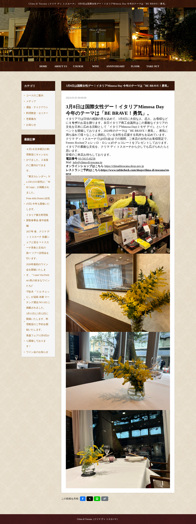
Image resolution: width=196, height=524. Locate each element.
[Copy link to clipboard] (104, 498)
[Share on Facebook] (83, 498)
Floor (135, 66)
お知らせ (31, 124)
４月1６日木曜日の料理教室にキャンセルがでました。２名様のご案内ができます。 (37, 160)
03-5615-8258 (86, 158)
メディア (31, 101)
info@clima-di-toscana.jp (87, 162)
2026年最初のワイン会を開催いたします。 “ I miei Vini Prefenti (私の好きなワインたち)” (38, 275)
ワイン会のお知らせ (37, 352)
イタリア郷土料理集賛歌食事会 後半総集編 (37, 220)
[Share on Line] (97, 498)
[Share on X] (90, 498)
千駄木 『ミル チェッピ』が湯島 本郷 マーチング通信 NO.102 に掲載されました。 (38, 299)
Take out (152, 66)
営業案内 (31, 119)
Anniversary (115, 66)
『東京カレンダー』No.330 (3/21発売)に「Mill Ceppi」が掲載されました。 (38, 184)
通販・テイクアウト (37, 107)
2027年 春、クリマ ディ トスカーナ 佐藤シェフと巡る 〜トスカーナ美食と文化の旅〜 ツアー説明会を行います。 (37, 245)
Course (78, 66)
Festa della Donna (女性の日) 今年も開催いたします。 (38, 203)
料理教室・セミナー (37, 113)
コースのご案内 (34, 95)
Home (43, 66)
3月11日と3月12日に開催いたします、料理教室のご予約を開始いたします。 (37, 321)
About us (60, 66)
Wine (95, 66)
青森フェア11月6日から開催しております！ (37, 340)
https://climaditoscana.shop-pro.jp (124, 166)
